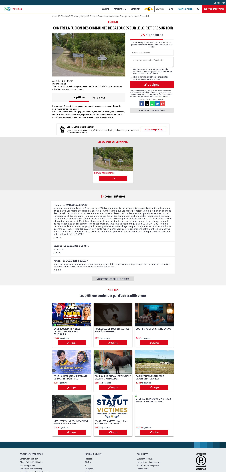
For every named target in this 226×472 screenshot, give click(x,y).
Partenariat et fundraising (31, 469)
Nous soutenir (185, 9)
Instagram (89, 469)
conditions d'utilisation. (161, 96)
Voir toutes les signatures (152, 110)
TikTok (88, 462)
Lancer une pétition (214, 9)
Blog (171, 9)
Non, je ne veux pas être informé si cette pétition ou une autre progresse (150, 78)
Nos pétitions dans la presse (149, 462)
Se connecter (219, 2)
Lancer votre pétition (29, 459)
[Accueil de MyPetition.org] (13, 9)
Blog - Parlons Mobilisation (31, 462)
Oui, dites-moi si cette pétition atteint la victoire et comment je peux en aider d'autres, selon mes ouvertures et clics (152, 71)
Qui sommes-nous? (145, 459)
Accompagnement (27, 465)
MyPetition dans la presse (148, 465)
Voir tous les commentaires (113, 279)
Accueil (105, 9)
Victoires (135, 9)
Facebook (89, 459)
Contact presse (143, 469)
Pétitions (65, 16)
